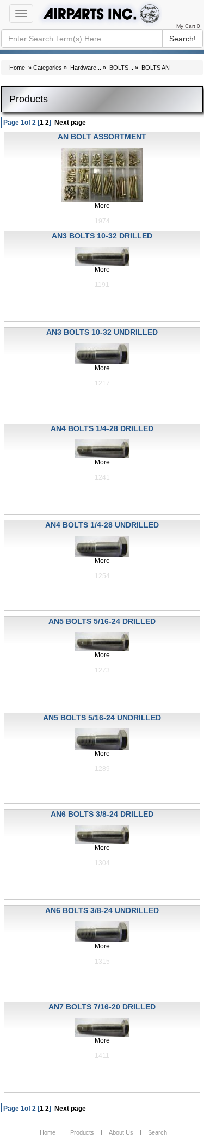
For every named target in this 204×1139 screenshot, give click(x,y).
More (102, 206)
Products (82, 1132)
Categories (47, 67)
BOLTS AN (155, 67)
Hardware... (85, 67)
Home (17, 67)
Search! (182, 38)
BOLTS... (121, 67)
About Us (121, 1132)
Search (157, 1132)
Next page (70, 122)
